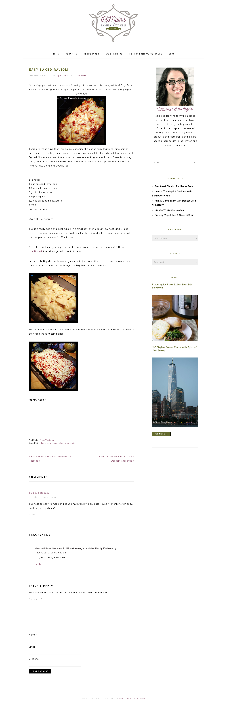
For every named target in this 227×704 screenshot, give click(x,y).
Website (34, 658)
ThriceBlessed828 (39, 492)
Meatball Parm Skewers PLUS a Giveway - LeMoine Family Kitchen (73, 548)
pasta (67, 443)
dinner (43, 443)
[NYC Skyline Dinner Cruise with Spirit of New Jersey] (175, 392)
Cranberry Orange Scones (169, 209)
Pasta (42, 440)
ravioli (73, 443)
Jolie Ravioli (35, 251)
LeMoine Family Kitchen (113, 23)
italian (61, 443)
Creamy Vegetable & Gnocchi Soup (174, 215)
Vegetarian (49, 440)
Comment (35, 599)
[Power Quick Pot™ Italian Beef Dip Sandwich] (175, 319)
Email (33, 646)
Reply (32, 515)
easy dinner (52, 443)
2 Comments (80, 76)
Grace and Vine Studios (132, 698)
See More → (161, 434)
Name (33, 634)
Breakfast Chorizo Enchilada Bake (174, 186)
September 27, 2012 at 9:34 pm (43, 497)
